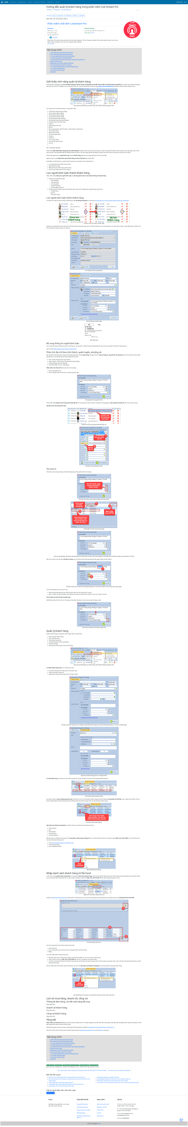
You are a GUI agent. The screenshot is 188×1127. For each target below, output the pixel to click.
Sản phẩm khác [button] (21, 2)
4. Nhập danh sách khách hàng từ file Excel (61, 63)
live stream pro (50, 1065)
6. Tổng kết (53, 72)
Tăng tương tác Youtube (83, 1110)
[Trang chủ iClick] (2, 2)
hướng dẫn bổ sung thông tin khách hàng (64, 349)
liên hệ (101, 1030)
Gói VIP (30, 2)
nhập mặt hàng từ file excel (59, 897)
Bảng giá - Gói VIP (102, 1107)
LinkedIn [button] (81, 15)
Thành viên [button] (50, 2)
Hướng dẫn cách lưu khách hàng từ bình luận (61, 1086)
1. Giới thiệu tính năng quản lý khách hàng (61, 52)
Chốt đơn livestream (82, 1107)
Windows (55, 37)
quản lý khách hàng (84, 1065)
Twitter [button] (75, 15)
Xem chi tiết (50, 44)
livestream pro (58, 1065)
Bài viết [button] (43, 2)
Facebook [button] (68, 15)
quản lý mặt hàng (94, 1065)
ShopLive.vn (100, 1116)
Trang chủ (49, 9)
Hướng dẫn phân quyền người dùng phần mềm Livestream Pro (66, 1084)
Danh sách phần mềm (103, 1104)
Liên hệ (57, 2)
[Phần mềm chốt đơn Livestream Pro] (132, 29)
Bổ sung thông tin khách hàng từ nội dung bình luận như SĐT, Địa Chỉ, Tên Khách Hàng (82, 1070)
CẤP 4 (92, 33)
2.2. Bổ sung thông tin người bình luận (61, 58)
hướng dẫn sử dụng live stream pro (71, 1065)
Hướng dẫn (57, 9)
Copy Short (60, 15)
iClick (99, 1123)
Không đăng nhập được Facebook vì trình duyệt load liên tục (114, 1079)
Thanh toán (36, 2)
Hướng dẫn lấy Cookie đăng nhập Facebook (61, 1082)
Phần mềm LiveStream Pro (106, 86)
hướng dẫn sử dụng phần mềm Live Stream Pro (101, 1027)
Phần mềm (13, 2)
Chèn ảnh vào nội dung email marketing (119, 1070)
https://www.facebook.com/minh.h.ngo (63, 843)
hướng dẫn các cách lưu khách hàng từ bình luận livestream (112, 200)
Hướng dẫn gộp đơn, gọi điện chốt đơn (108, 1077)
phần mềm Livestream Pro (87, 1030)
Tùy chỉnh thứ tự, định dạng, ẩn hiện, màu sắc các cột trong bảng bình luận (118, 1082)
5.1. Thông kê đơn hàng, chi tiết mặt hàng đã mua (64, 66)
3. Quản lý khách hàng (56, 61)
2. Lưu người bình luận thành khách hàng (61, 54)
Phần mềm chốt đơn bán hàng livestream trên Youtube (112, 1081)
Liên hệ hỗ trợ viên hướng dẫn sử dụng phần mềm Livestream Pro (67, 1077)
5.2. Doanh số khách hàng (58, 68)
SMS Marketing (81, 1113)
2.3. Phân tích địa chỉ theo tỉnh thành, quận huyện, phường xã (68, 59)
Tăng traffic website (82, 1104)
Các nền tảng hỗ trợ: (53, 35)
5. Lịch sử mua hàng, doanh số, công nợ (61, 65)
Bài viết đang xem (66, 9)
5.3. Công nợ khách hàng (57, 70)
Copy (53, 15)
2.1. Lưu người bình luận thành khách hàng (63, 56)
